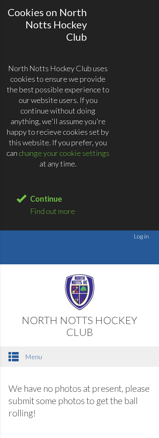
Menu (33, 356)
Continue (46, 198)
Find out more (52, 211)
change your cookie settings (64, 153)
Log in (141, 236)
